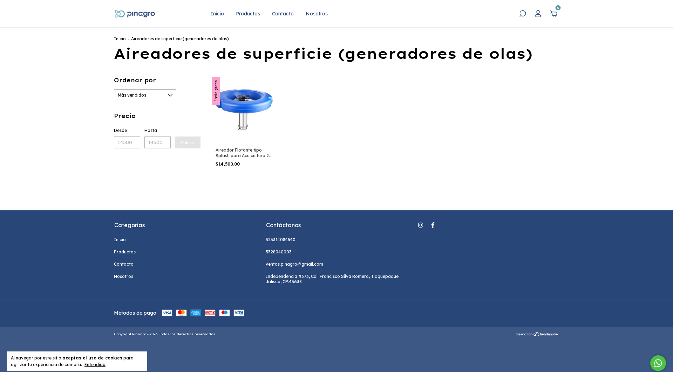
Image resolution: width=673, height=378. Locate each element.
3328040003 (279, 251)
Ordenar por (135, 80)
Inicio (217, 13)
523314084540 (280, 239)
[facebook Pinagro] (433, 225)
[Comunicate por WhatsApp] (658, 363)
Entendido (95, 364)
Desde (120, 130)
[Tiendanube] (537, 335)
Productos (248, 13)
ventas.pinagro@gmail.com (294, 264)
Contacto (283, 13)
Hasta (150, 130)
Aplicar (187, 142)
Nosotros (317, 13)
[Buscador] (522, 14)
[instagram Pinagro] (420, 225)
